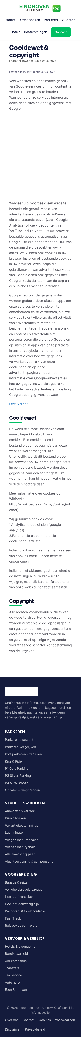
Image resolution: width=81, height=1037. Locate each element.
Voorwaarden (65, 1020)
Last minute (14, 833)
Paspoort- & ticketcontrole (25, 911)
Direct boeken (29, 20)
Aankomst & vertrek (20, 811)
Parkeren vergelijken (20, 747)
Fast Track (13, 918)
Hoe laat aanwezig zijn (22, 904)
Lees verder (18, 404)
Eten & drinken (16, 990)
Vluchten (68, 20)
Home (10, 20)
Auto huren (13, 982)
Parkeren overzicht (19, 740)
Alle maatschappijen (20, 854)
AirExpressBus (16, 961)
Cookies (45, 1020)
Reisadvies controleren (22, 926)
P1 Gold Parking (16, 768)
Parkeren (51, 20)
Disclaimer (13, 1029)
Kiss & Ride (13, 761)
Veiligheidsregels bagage (24, 889)
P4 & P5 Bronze (16, 783)
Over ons (11, 1020)
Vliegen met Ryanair (20, 847)
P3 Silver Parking (18, 776)
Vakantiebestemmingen (22, 825)
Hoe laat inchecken (19, 897)
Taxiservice (13, 975)
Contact (61, 32)
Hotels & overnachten (21, 946)
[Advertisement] (40, 155)
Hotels (15, 32)
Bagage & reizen (17, 882)
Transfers (12, 968)
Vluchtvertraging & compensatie (29, 861)
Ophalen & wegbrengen (22, 790)
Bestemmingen (35, 32)
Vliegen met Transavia (21, 840)
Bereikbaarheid (16, 954)
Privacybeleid (35, 1029)
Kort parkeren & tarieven (23, 754)
